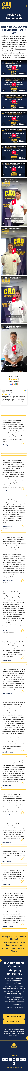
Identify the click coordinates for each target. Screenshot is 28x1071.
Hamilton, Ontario (9, 948)
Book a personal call (14, 1016)
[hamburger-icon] (25, 6)
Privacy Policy (10, 1067)
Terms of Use (18, 1067)
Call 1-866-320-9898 (14, 1022)
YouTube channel (20, 49)
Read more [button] (4, 403)
